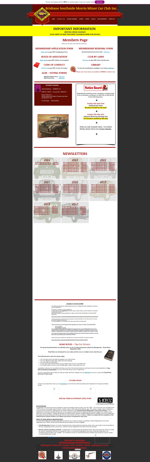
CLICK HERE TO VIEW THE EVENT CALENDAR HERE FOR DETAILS (75, 34)
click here (56, 162)
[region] (47, 168)
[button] (42, 455)
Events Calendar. (105, 129)
